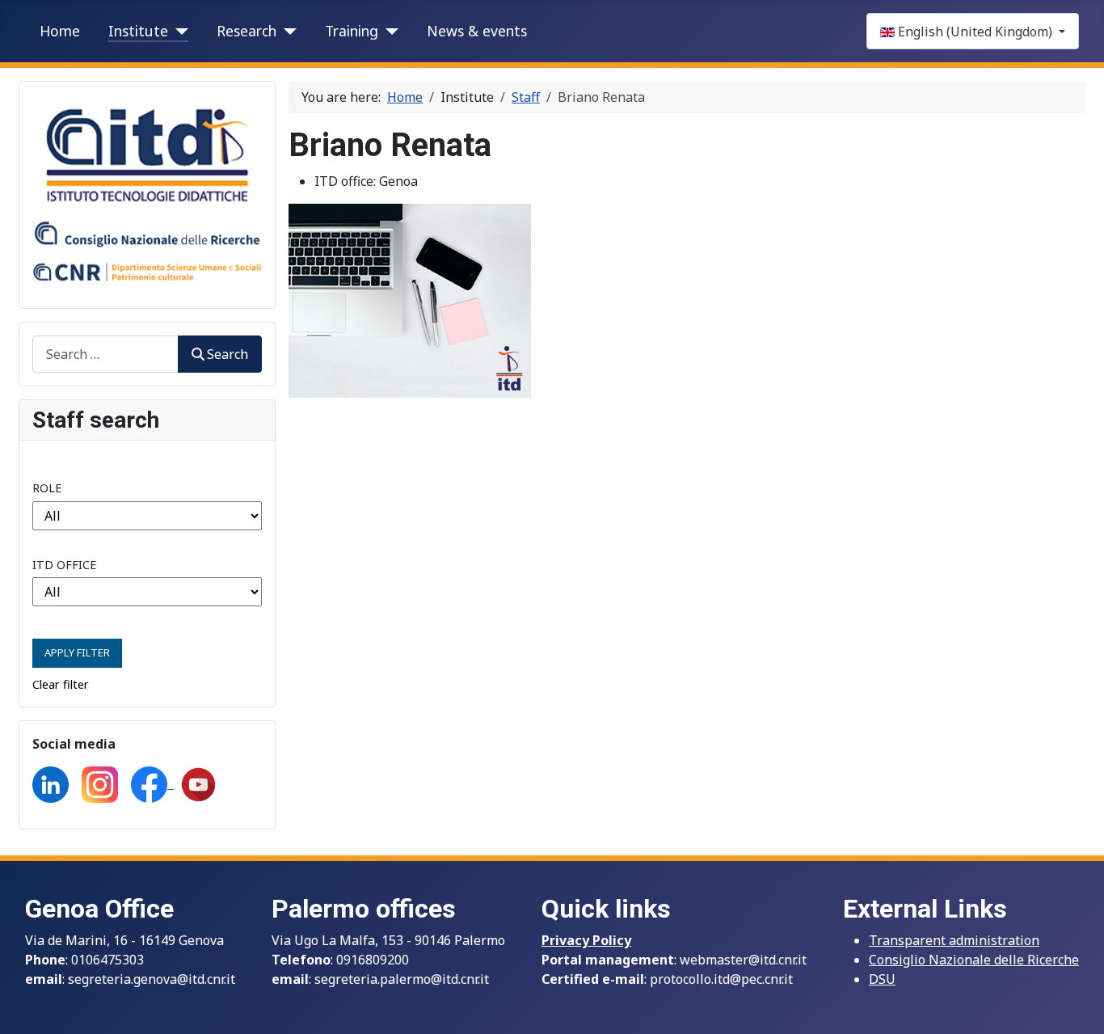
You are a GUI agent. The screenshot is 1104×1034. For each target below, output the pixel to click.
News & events (477, 30)
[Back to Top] (1075, 1004)
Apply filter (77, 652)
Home (60, 30)
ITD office (64, 564)
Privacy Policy (586, 940)
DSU (882, 979)
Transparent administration (954, 940)
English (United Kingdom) (975, 31)
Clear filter (60, 684)
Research (246, 30)
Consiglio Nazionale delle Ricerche (974, 960)
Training (351, 30)
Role (46, 488)
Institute (138, 30)
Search (227, 354)
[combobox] (105, 354)
